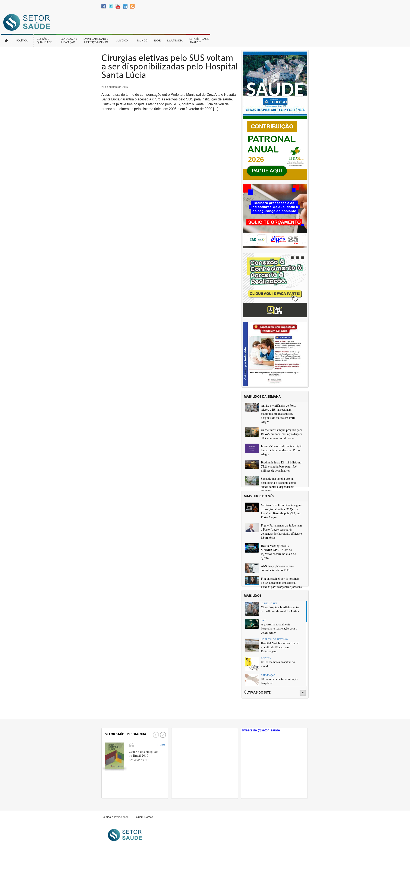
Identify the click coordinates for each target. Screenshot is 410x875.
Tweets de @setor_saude (260, 730)
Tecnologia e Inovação (68, 40)
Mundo (142, 40)
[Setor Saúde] (28, 22)
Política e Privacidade (115, 817)
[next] (162, 735)
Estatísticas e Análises (199, 40)
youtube (118, 6)
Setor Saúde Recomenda (125, 734)
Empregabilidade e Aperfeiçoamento (95, 40)
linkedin (125, 6)
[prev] (155, 735)
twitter (110, 6)
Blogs (158, 40)
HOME (6, 40)
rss (132, 6)
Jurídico (122, 40)
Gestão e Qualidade (44, 40)
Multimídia (175, 40)
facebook (103, 6)
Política (22, 40)
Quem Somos (144, 817)
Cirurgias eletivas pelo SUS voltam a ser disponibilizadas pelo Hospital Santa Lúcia (169, 66)
